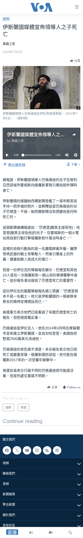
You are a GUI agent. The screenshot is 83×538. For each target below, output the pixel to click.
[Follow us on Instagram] (37, 450)
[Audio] (31, 532)
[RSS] (47, 450)
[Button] (75, 61)
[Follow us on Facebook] (7, 450)
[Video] (50, 532)
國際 (6, 19)
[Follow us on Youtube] (27, 450)
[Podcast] (57, 450)
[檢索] (70, 532)
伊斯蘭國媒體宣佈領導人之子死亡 (40, 134)
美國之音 (17, 140)
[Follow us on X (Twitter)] (17, 450)
